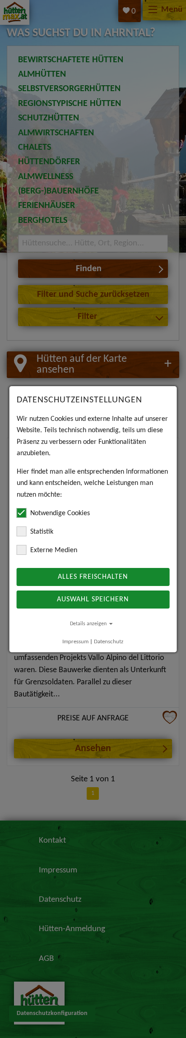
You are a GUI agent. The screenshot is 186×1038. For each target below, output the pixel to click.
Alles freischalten (93, 577)
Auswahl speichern (93, 599)
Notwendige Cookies (60, 513)
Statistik (41, 531)
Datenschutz (108, 642)
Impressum (75, 642)
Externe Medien (53, 550)
